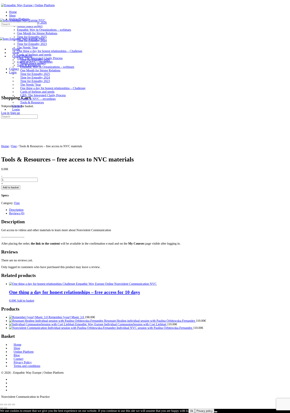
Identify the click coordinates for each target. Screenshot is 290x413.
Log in (5, 113)
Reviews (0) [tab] (16, 213)
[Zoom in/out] (1, 404)
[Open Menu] (2, 16)
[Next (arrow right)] (5, 408)
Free (14, 146)
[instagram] (11, 383)
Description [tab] (16, 209)
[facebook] (11, 379)
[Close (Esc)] (13, 404)
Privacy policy (204, 410)
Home (5, 146)
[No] (215, 411)
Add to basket (11, 187)
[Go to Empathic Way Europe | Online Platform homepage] (28, 5)
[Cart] (3, 89)
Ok (191, 410)
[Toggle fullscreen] (5, 404)
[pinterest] (11, 390)
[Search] (3, 85)
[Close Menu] (2, 42)
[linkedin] (11, 386)
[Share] (9, 404)
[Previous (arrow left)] (1, 408)
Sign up (15, 113)
